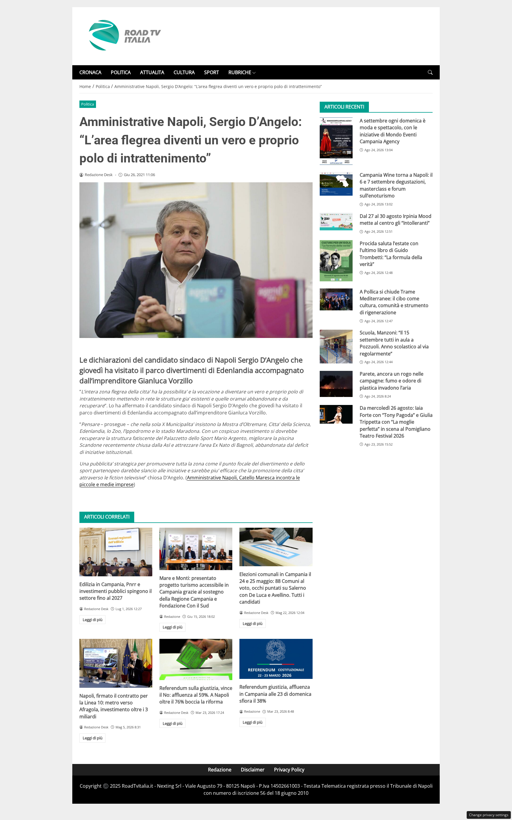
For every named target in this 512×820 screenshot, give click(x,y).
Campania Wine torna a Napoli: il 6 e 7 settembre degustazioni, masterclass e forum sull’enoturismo (396, 185)
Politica (87, 104)
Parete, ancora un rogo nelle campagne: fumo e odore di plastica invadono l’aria (391, 381)
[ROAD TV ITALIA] (123, 35)
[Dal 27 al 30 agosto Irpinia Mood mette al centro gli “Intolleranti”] (336, 221)
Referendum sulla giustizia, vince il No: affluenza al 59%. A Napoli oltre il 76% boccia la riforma (195, 695)
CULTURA (184, 72)
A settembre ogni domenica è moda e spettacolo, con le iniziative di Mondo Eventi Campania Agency (392, 131)
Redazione (219, 769)
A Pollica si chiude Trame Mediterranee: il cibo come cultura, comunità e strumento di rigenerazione (394, 302)
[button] (430, 72)
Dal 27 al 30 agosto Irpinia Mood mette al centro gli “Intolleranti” (395, 219)
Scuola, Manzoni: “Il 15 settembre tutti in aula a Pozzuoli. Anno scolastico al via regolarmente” (394, 343)
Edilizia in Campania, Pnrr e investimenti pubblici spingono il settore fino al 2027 (115, 591)
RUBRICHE (239, 72)
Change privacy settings (488, 814)
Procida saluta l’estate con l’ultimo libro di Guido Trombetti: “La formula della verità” (391, 253)
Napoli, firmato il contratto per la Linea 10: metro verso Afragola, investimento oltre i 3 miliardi (113, 706)
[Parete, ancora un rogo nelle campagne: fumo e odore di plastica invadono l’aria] (336, 384)
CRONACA (90, 72)
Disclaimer (253, 769)
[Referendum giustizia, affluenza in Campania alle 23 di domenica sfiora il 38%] (275, 659)
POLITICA (121, 72)
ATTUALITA (152, 72)
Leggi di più (93, 619)
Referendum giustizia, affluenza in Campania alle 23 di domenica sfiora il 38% (275, 694)
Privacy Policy (289, 769)
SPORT (211, 72)
